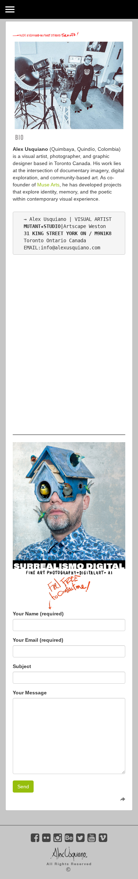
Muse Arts (47, 184)
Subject (22, 666)
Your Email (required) (38, 640)
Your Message (30, 692)
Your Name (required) (38, 613)
